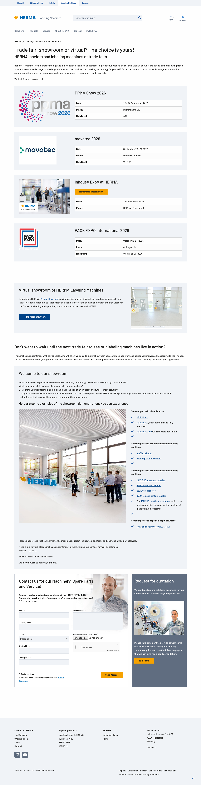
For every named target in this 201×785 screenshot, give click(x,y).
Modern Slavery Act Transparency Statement (139, 774)
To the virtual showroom (34, 317)
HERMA (18, 41)
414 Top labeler (144, 453)
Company (85, 3)
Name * (22, 611)
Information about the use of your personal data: (41, 679)
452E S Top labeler (146, 490)
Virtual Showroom (49, 298)
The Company (20, 735)
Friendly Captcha (113, 650)
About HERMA (52, 41)
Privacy (143, 770)
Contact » (151, 747)
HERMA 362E (64, 742)
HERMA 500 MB (144, 431)
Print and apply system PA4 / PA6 (153, 526)
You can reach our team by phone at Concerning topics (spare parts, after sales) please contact (56, 598)
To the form (144, 660)
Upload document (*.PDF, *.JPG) (85, 634)
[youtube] (25, 755)
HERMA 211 (63, 746)
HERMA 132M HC (66, 739)
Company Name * (25, 622)
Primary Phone (25, 658)
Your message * (79, 611)
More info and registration (91, 191)
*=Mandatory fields (26, 674)
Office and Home (36, 3)
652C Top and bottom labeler (151, 495)
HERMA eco (142, 417)
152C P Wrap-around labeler (151, 480)
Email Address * (25, 646)
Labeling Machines (68, 3)
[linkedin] (17, 755)
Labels (52, 3)
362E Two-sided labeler (149, 485)
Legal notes (133, 770)
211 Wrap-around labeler (149, 458)
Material (20, 3)
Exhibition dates (110, 735)
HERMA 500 (142, 422)
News (105, 739)
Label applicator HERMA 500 (71, 735)
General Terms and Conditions (162, 770)
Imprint (122, 770)
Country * (22, 634)
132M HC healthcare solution (155, 501)
